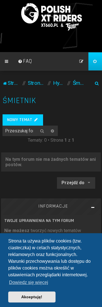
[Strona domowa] (51, 17)
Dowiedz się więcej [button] (28, 282)
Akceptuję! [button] (31, 297)
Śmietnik (19, 100)
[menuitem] (25, 61)
